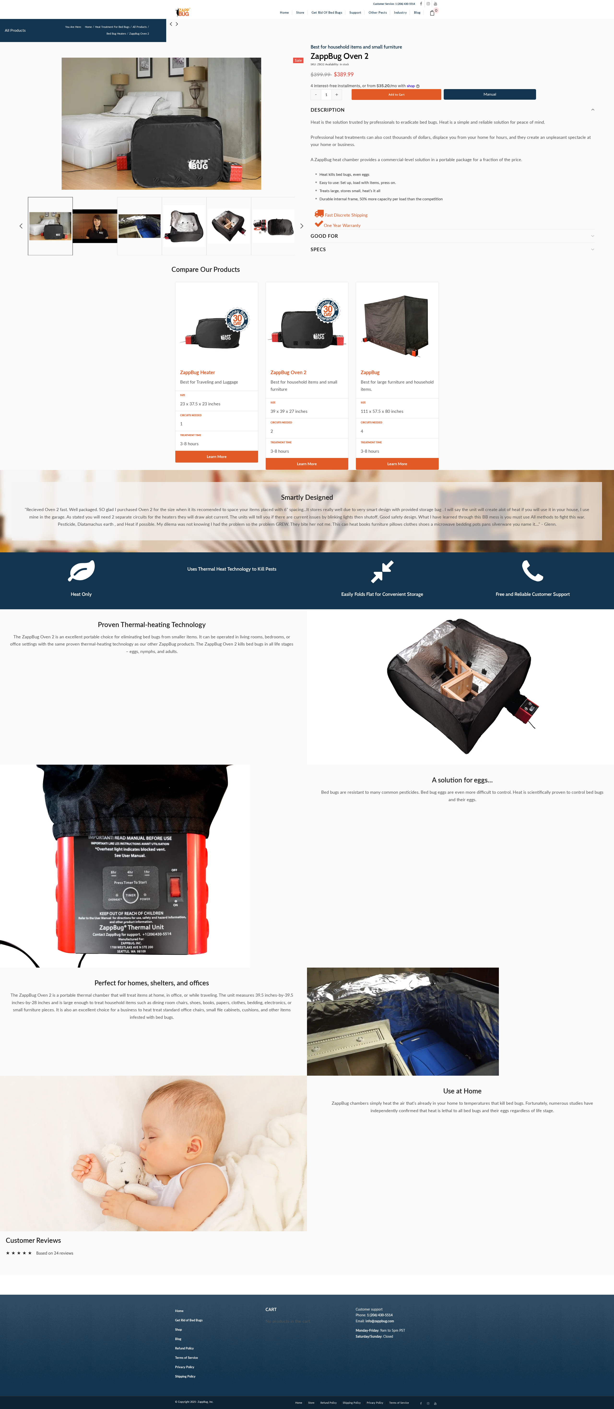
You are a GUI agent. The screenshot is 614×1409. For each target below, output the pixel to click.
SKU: (313, 64)
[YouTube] (435, 3)
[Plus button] (336, 95)
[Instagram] (428, 3)
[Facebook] (421, 3)
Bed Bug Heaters (116, 33)
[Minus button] (316, 95)
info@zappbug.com (380, 1321)
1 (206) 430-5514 (380, 1315)
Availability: (332, 64)
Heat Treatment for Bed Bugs (112, 27)
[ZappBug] (183, 12)
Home (88, 27)
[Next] (299, 226)
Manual (490, 94)
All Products (140, 27)
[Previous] (23, 226)
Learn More (217, 457)
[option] (161, 124)
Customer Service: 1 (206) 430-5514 (394, 4)
